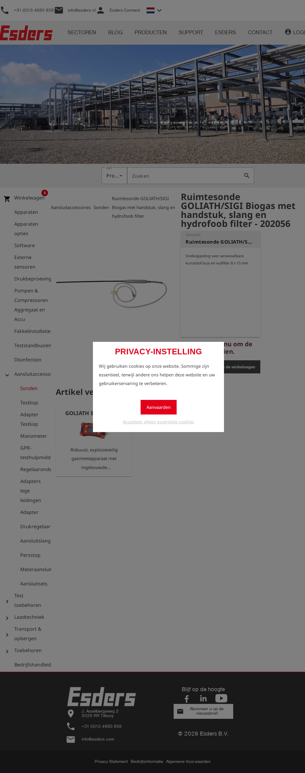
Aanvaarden (159, 407)
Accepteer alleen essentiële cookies (158, 422)
